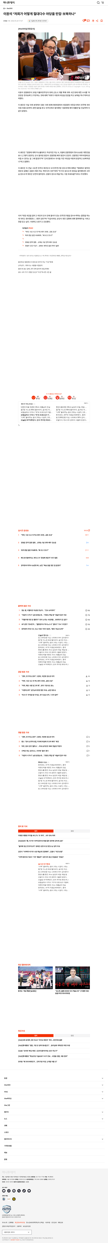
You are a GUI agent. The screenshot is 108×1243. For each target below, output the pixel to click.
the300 (9, 8)
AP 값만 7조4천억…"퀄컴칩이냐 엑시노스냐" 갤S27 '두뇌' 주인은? (45, 624)
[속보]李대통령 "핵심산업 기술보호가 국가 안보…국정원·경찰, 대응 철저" (43, 1056)
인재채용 (11, 1222)
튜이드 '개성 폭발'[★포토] (27, 991)
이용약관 (47, 1222)
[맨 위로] (103, 1234)
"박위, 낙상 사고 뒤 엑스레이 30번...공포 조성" (41, 232)
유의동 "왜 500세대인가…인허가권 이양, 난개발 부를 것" (37, 1062)
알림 (5, 1159)
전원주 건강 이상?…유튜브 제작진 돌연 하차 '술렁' (42, 246)
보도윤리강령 (26, 1226)
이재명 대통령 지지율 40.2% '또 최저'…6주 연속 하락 (36, 836)
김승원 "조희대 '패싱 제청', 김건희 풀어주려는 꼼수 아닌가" (38, 1051)
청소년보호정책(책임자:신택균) (35, 1222)
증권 (5, 1078)
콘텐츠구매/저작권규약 (8, 1226)
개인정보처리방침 (20, 1222)
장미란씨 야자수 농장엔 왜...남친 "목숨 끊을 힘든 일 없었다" (41, 565)
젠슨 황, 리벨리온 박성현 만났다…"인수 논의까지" (38, 610)
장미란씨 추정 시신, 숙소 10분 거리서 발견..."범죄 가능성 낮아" (43, 629)
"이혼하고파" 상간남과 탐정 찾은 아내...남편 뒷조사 (39, 690)
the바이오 (7, 1099)
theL (6, 1092)
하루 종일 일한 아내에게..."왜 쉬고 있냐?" (39, 235)
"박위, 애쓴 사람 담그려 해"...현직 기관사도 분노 (38, 686)
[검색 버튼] (98, 3)
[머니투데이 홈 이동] (9, 1172)
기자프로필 (8, 1146)
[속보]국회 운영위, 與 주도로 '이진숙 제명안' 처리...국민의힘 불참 (40, 1040)
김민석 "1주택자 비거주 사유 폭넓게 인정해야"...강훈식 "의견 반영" (40, 852)
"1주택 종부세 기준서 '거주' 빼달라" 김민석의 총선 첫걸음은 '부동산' (41, 857)
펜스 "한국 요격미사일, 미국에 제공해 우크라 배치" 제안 (40, 742)
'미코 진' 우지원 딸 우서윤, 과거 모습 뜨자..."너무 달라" (40, 695)
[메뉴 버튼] (102, 3)
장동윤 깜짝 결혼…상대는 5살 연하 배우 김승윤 (41, 242)
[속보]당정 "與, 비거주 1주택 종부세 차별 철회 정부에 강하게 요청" (40, 841)
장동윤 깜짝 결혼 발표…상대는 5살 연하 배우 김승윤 (38, 543)
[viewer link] (87, 77)
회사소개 (4, 1222)
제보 (5, 1153)
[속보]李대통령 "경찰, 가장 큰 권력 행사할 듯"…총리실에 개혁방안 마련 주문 (44, 1045)
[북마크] (101, 20)
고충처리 (19, 1226)
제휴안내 (60, 1222)
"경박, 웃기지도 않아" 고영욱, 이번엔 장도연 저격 (38, 676)
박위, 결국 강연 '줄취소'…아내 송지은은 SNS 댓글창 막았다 (42, 746)
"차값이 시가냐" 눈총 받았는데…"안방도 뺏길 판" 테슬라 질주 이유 (44, 615)
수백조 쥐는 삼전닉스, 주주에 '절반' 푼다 (35, 751)
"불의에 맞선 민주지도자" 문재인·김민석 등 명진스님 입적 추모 (39, 846)
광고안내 (54, 1222)
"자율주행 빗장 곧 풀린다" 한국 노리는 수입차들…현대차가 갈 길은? (44, 620)
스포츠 (6, 1132)
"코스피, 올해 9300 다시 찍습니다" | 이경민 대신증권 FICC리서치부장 (72, 992)
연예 (5, 1126)
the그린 (7, 1105)
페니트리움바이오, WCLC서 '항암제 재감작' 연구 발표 (39, 558)
